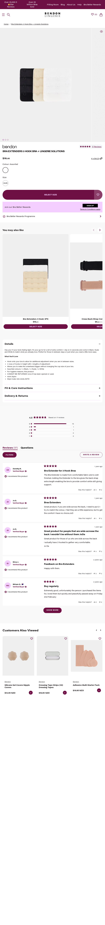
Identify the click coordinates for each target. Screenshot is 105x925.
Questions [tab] (27, 448)
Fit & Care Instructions (19, 388)
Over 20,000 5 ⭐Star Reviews (10, 4)
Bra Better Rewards (92, 4)
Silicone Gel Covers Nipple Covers (17, 686)
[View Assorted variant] (5, 170)
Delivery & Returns (16, 395)
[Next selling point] (100, 216)
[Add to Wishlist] (98, 195)
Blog (63, 4)
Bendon (8, 682)
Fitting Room (53, 4)
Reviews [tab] (10, 448)
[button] (90, 146)
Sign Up (90, 206)
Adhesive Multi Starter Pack (86, 685)
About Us (71, 4)
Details (9, 343)
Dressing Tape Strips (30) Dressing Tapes (51, 686)
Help (79, 4)
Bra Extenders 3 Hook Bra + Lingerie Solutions (29, 24)
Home (6, 24)
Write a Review (92, 455)
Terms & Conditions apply (90, 209)
